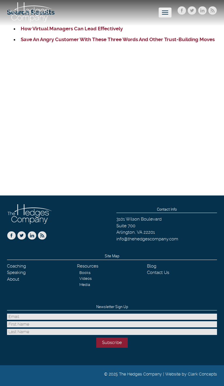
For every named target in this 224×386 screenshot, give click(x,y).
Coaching (16, 266)
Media (84, 284)
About (13, 279)
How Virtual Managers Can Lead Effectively (72, 29)
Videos (85, 278)
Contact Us (158, 272)
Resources (87, 266)
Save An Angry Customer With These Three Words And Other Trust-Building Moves (118, 39)
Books (84, 272)
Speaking (16, 272)
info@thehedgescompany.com (147, 239)
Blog (151, 266)
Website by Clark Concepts (191, 374)
